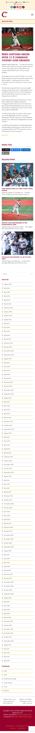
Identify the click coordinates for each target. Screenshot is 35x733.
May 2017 (7, 656)
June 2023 (7, 406)
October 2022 (8, 425)
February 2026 (8, 308)
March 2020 (7, 523)
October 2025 (8, 315)
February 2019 (8, 574)
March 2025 (7, 339)
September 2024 (9, 355)
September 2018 (9, 594)
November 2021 (8, 464)
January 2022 (8, 461)
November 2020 (9, 504)
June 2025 (7, 327)
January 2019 (8, 578)
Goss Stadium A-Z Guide (22, 726)
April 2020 (7, 519)
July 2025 (7, 323)
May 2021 (7, 488)
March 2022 (7, 453)
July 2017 (6, 649)
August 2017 (7, 645)
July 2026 (7, 288)
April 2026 (7, 300)
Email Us (19, 2)
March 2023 (7, 417)
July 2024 (7, 363)
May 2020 (7, 515)
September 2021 (9, 472)
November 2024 (9, 351)
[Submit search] (31, 274)
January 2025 (8, 347)
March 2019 (7, 570)
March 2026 (7, 304)
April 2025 (7, 335)
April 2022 (7, 449)
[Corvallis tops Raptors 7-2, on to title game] (17, 243)
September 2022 (9, 429)
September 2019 (9, 547)
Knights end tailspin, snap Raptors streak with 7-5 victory (25, 701)
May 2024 (7, 370)
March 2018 (7, 617)
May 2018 (7, 609)
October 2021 (8, 468)
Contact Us (13, 728)
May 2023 (7, 410)
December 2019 (8, 535)
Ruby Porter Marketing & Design (21, 716)
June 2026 (7, 292)
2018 (5, 671)
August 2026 (8, 284)
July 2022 (7, 437)
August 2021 (7, 476)
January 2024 (8, 386)
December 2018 (8, 582)
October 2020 (8, 508)
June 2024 (7, 366)
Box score (5, 135)
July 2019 (6, 555)
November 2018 (8, 586)
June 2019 (7, 558)
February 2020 (8, 527)
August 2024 (8, 359)
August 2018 (7, 598)
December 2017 (8, 629)
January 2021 (8, 500)
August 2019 (7, 551)
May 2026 (7, 296)
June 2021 (7, 484)
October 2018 (8, 590)
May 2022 (7, 445)
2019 (5, 675)
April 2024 (7, 374)
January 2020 (8, 531)
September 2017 (9, 641)
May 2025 (7, 331)
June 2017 (7, 653)
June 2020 (7, 511)
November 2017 (8, 633)
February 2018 (8, 621)
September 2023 (9, 394)
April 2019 (7, 566)
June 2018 (7, 606)
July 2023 (7, 402)
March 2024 (7, 378)
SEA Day (6, 690)
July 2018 (6, 602)
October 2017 (8, 637)
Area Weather (21, 728)
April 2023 (7, 413)
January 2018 (8, 625)
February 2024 (8, 382)
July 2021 (6, 480)
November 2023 (9, 390)
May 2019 (7, 562)
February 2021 (8, 496)
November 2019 (8, 539)
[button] (32, 14)
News (5, 686)
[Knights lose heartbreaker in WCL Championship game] (17, 209)
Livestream (19, 4)
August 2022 (8, 433)
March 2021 (7, 492)
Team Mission (10, 726)
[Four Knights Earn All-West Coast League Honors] (17, 174)
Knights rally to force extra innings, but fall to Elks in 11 (9, 701)
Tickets (27, 2)
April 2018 (7, 613)
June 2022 (7, 441)
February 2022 (8, 457)
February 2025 (8, 343)
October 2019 (8, 543)
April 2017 (7, 660)
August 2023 (7, 398)
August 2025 (7, 319)
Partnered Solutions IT (24, 714)
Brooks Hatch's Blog (10, 679)
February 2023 (8, 421)
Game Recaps (8, 683)
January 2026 (8, 312)
